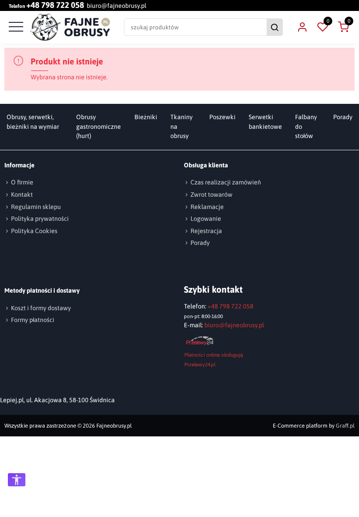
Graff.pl (345, 425)
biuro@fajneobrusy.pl (116, 6)
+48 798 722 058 (55, 5)
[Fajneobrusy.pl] (70, 27)
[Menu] (14, 27)
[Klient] (302, 27)
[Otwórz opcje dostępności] (16, 479)
